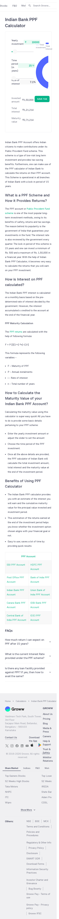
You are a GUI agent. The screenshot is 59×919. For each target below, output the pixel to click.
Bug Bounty (34, 888)
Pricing (46, 718)
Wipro (8, 802)
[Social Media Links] (7, 746)
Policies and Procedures (32, 833)
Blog (45, 723)
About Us (48, 714)
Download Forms (35, 864)
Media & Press (47, 730)
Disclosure (32, 853)
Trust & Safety (47, 751)
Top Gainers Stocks (15, 775)
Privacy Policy (36, 848)
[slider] (15, 51)
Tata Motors (11, 786)
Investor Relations (48, 759)
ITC (7, 797)
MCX (45, 821)
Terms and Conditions (37, 826)
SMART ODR (33, 858)
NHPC (8, 791)
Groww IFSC (35, 913)
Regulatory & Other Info (38, 842)
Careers (47, 736)
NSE (28, 821)
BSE (37, 821)
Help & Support (47, 742)
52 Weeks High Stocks (17, 781)
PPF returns (16, 331)
